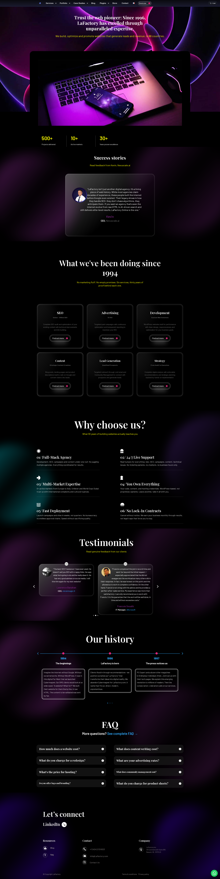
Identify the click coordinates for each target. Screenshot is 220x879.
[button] (34, 586)
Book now (142, 3)
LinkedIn (51, 824)
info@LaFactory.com (99, 856)
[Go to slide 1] (93, 615)
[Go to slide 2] (95, 615)
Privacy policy (143, 874)
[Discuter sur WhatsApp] (214, 873)
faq (52, 854)
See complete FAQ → (122, 733)
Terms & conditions (129, 874)
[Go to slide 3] (97, 615)
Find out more (58, 338)
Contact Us (95, 862)
